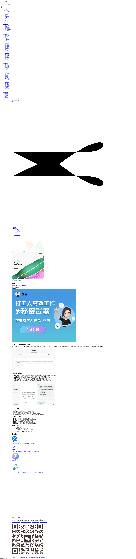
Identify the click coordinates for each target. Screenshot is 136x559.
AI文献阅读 (18, 280)
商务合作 (41, 522)
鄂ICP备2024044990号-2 (28, 557)
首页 (15, 227)
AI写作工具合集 (19, 229)
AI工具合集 (16, 228)
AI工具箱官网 (21, 557)
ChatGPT (29, 429)
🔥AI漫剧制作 (17, 235)
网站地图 (37, 522)
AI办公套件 (14, 280)
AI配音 (19, 522)
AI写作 (13, 522)
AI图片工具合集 (19, 231)
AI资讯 (15, 232)
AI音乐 (22, 522)
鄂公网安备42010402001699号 (39, 557)
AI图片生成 (25, 522)
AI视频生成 (34, 522)
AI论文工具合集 (19, 230)
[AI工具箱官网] (17, 100)
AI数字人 (29, 522)
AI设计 (16, 522)
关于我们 (45, 522)
